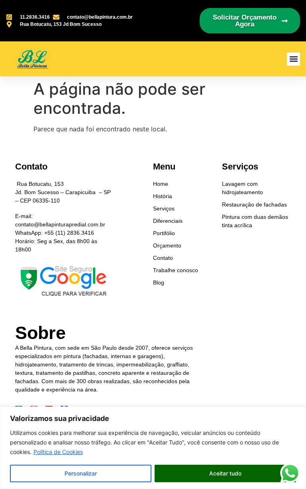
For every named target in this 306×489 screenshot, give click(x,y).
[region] (153, 448)
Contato (163, 258)
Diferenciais (167, 221)
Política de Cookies (58, 451)
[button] (293, 59)
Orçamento (167, 245)
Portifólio (164, 233)
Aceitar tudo (225, 473)
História (162, 196)
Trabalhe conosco (175, 270)
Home (160, 184)
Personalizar (81, 473)
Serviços (164, 208)
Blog (158, 282)
